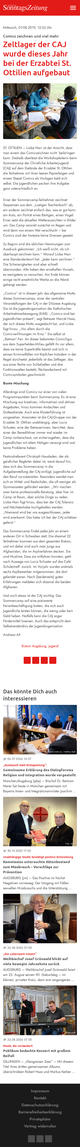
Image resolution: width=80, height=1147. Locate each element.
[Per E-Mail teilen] (52, 660)
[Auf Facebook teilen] (27, 660)
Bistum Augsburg (34, 646)
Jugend (53, 646)
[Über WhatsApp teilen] (44, 660)
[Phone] (48, 1138)
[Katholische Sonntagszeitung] (25, 8)
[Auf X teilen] (35, 660)
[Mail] (40, 1138)
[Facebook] (31, 1138)
